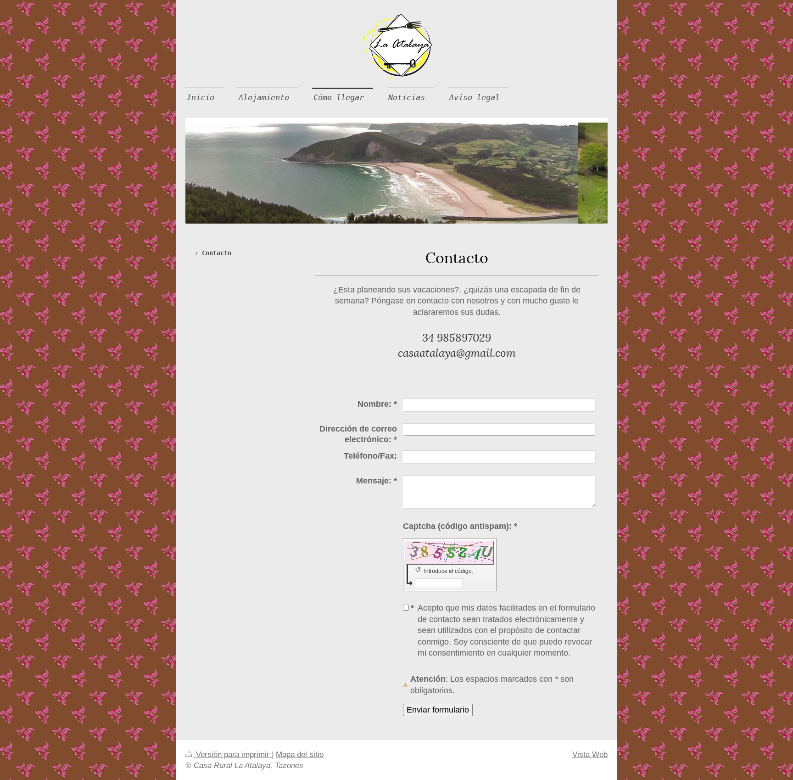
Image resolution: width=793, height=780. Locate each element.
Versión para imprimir (233, 754)
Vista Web (590, 754)
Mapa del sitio (300, 754)
